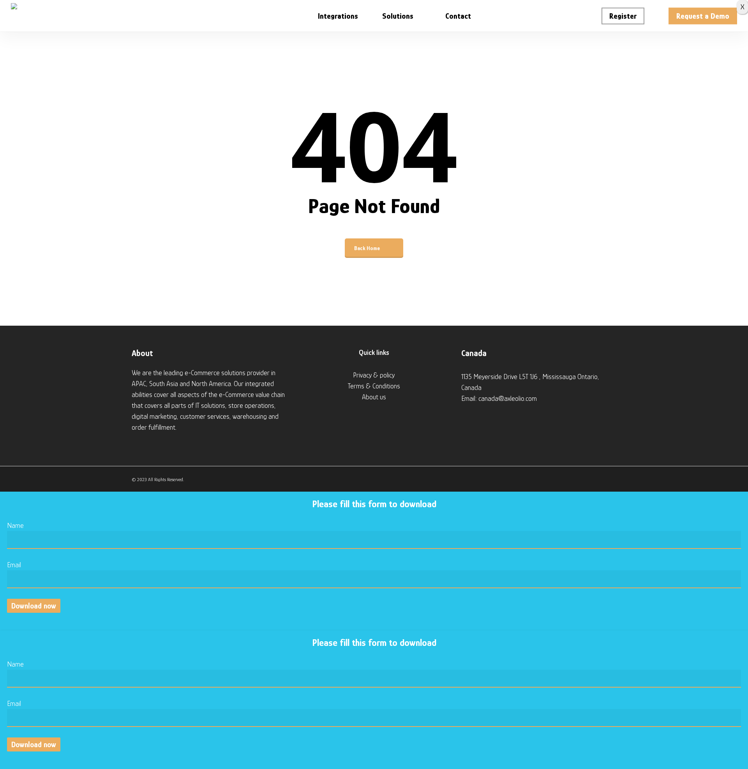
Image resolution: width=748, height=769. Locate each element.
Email (14, 565)
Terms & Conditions (374, 386)
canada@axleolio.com (507, 398)
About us (374, 397)
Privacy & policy (374, 375)
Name (15, 525)
